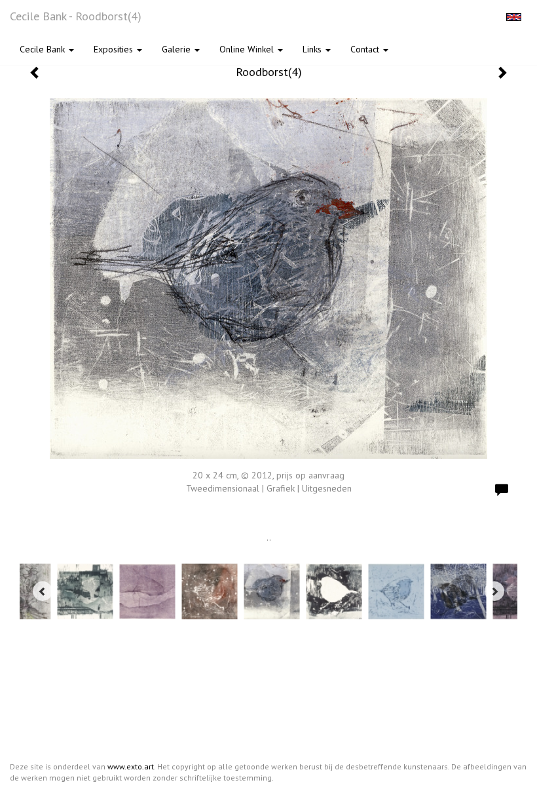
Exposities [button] (115, 49)
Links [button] (313, 49)
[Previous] (42, 591)
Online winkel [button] (247, 49)
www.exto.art (130, 766)
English (513, 17)
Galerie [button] (177, 49)
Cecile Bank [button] (43, 49)
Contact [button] (366, 49)
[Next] (494, 591)
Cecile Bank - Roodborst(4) (75, 16)
